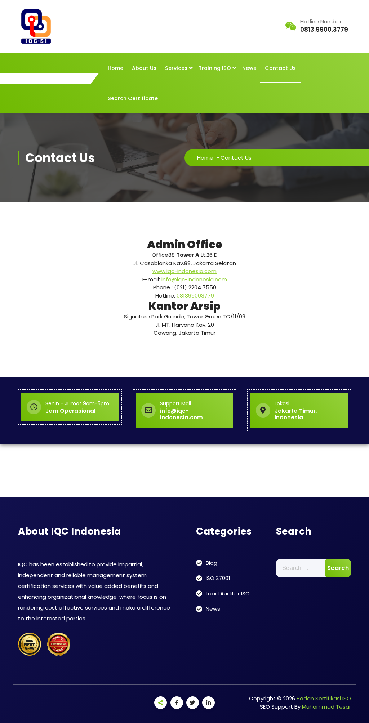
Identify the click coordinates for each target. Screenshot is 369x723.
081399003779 (195, 295)
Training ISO (215, 68)
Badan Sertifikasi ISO (324, 698)
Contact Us (280, 68)
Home (115, 68)
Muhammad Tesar (326, 706)
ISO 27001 (218, 578)
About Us (144, 68)
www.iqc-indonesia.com (184, 271)
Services (176, 68)
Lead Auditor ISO (228, 593)
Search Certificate (133, 98)
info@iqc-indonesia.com (194, 279)
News (249, 68)
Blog (211, 563)
